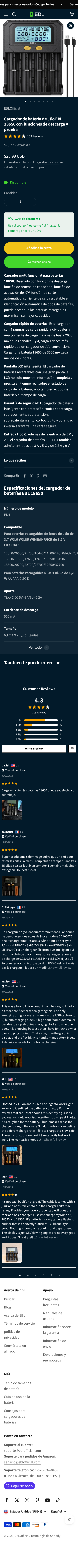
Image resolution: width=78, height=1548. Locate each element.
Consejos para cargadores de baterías (14, 1416)
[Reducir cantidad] (9, 202)
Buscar (9, 1299)
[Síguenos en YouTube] (47, 1500)
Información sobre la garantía (57, 1329)
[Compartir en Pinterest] (38, 475)
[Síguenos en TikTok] (57, 1500)
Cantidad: (11, 193)
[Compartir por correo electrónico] (45, 475)
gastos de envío (48, 162)
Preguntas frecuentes (51, 1302)
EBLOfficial (12, 108)
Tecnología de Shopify (45, 1536)
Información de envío (54, 1343)
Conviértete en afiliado (15, 1348)
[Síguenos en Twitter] (17, 1500)
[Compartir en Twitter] (31, 475)
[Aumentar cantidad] (31, 202)
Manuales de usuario (52, 1316)
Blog (7, 1307)
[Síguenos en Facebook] (6, 1500)
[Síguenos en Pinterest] (37, 1500)
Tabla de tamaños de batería (17, 1386)
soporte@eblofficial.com (22, 1450)
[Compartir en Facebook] (24, 475)
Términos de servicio (19, 1323)
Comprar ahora (39, 261)
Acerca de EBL (14, 1315)
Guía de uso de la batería (17, 1399)
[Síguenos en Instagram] (27, 1500)
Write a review (34, 749)
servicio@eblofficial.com (22, 1462)
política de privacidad (12, 1334)
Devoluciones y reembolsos (54, 1357)
